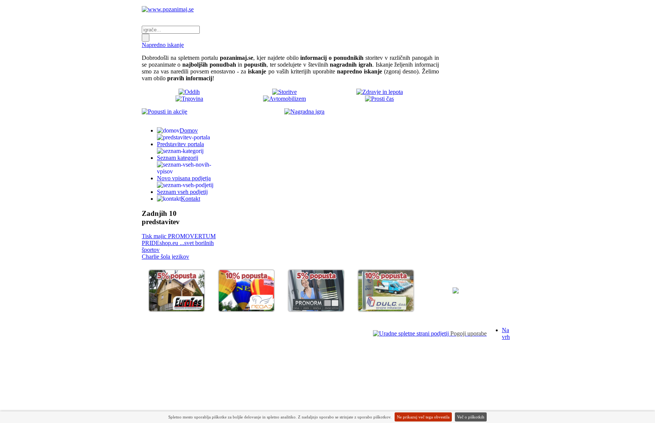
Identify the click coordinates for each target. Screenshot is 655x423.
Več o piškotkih (470, 417)
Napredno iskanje (163, 45)
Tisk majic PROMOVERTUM (179, 236)
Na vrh (506, 333)
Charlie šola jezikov (165, 256)
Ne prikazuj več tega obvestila (423, 417)
